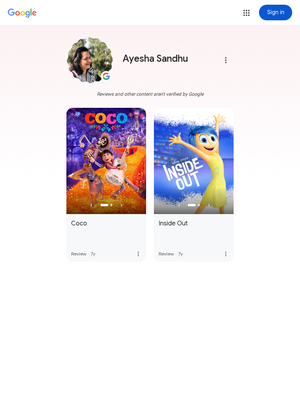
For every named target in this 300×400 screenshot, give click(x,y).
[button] (246, 13)
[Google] (22, 13)
